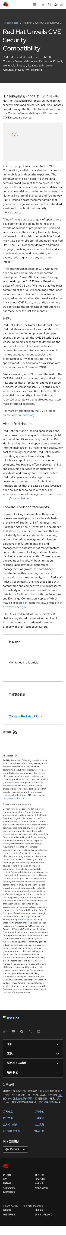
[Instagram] (39, 1032)
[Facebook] (22, 1032)
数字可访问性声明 (43, 1214)
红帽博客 (39, 1183)
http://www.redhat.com (17, 498)
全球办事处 (40, 1179)
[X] (30, 1032)
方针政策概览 (9, 1214)
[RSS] (15, 732)
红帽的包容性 (9, 1187)
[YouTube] (13, 1032)
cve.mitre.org (25, 415)
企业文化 (8, 1118)
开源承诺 (39, 1118)
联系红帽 (7, 1183)
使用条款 (39, 1210)
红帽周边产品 (41, 1187)
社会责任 (39, 1124)
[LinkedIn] (5, 1032)
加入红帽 (39, 1131)
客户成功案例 (10, 1124)
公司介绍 (8, 1111)
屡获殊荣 (48, 1102)
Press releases (11, 22)
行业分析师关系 (11, 1131)
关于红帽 (7, 1175)
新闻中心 (39, 1111)
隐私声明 (7, 1210)
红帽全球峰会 (9, 1192)
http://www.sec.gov (14, 607)
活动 (5, 1179)
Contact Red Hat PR (23, 716)
